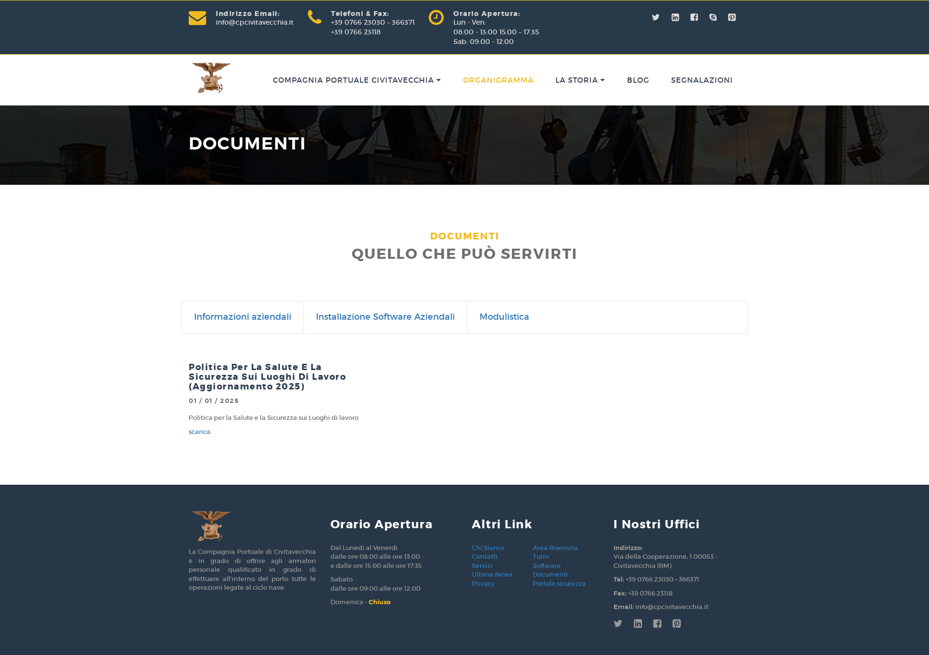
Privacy (483, 584)
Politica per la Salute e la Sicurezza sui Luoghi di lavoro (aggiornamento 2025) (267, 376)
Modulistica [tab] (504, 317)
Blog (638, 80)
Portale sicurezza (559, 584)
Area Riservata (555, 548)
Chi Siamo (488, 548)
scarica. (200, 432)
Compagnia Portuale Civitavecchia (354, 80)
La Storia (577, 80)
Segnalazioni (702, 80)
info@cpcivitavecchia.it (255, 22)
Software (547, 566)
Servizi (482, 566)
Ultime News (492, 574)
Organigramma (498, 80)
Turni (541, 556)
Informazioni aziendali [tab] (242, 317)
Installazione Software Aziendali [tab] (385, 317)
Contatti (484, 556)
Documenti (550, 574)
